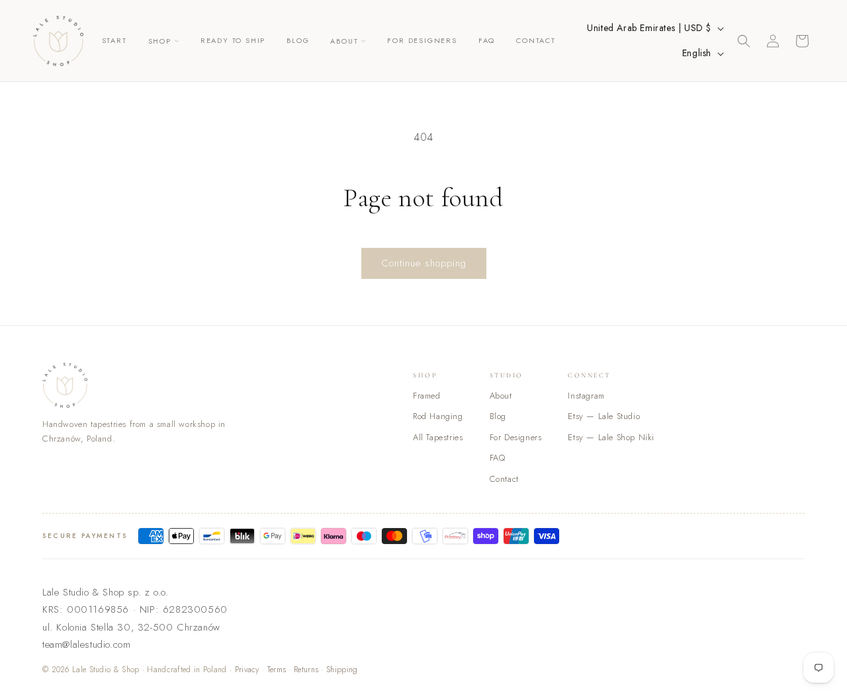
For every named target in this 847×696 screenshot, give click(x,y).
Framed (427, 395)
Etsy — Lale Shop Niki (611, 437)
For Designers (516, 437)
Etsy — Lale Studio (604, 416)
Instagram (586, 395)
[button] (163, 41)
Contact (504, 479)
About (501, 395)
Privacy (247, 670)
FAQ (498, 457)
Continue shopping (424, 263)
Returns (306, 670)
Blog (498, 416)
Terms (277, 670)
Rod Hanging (438, 416)
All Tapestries (438, 437)
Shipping (341, 670)
